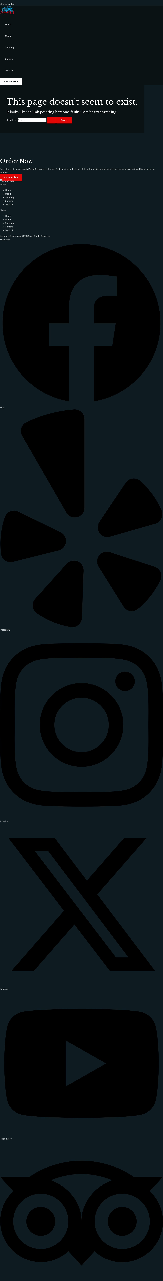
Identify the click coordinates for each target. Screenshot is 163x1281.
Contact (9, 70)
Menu (8, 36)
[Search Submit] (51, 120)
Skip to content (7, 4)
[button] (11, 81)
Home (8, 24)
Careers (9, 59)
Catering (9, 47)
